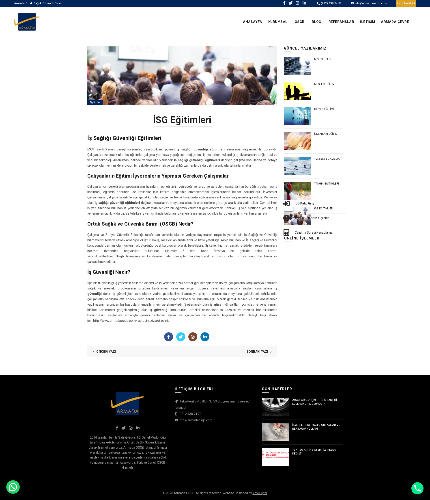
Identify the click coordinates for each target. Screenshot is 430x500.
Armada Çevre (395, 22)
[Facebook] (168, 336)
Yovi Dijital (260, 493)
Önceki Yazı (106, 351)
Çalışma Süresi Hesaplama (314, 232)
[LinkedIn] (204, 336)
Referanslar (341, 22)
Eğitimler (95, 102)
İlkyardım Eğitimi (326, 133)
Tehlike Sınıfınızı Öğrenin (312, 218)
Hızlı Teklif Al (406, 3)
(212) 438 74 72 (331, 3)
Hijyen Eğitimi (324, 109)
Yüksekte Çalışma (327, 158)
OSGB (300, 22)
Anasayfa (252, 22)
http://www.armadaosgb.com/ (115, 321)
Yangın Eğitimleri (326, 183)
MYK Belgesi (322, 59)
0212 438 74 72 (190, 414)
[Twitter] (180, 336)
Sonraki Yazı (257, 351)
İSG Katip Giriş (304, 203)
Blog (316, 22)
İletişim (367, 22)
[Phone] (417, 488)
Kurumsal (278, 22)
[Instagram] (192, 336)
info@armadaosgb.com (370, 3)
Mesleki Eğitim (324, 84)
